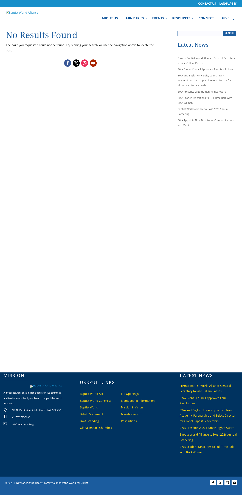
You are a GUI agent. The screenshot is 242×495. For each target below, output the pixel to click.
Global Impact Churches (96, 428)
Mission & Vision (132, 407)
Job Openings (130, 394)
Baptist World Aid (91, 394)
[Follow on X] (76, 63)
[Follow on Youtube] (93, 63)
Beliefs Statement (91, 414)
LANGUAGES (228, 3)
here (160, 491)
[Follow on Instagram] (84, 63)
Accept (168, 491)
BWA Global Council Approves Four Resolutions (205, 69)
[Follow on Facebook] (67, 63)
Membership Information (138, 401)
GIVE (225, 18)
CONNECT (206, 18)
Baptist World (89, 407)
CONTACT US (207, 3)
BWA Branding (89, 421)
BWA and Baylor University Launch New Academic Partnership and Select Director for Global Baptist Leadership (204, 80)
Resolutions (129, 421)
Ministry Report (131, 414)
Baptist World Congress (95, 401)
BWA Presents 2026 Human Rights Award (202, 91)
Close (178, 491)
